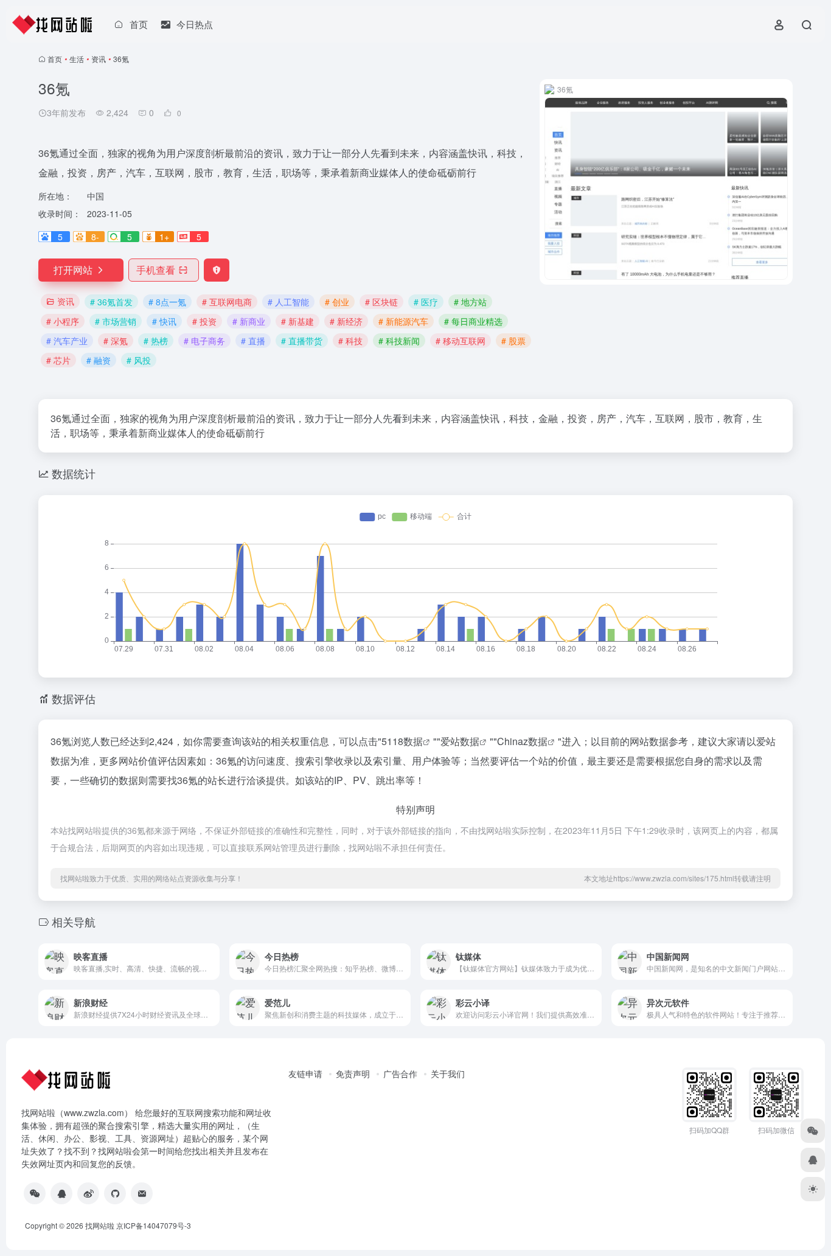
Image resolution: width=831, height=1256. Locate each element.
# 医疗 (426, 302)
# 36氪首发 (111, 302)
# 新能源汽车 (403, 321)
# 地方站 (470, 302)
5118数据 (402, 741)
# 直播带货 (301, 341)
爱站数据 (459, 741)
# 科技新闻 (399, 341)
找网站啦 (99, 1225)
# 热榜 (156, 341)
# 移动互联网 (460, 341)
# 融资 (98, 360)
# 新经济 (346, 321)
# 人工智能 (288, 302)
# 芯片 (58, 360)
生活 (76, 59)
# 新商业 (248, 321)
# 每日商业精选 (473, 321)
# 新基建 (297, 321)
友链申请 (305, 1073)
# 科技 (350, 341)
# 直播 (253, 341)
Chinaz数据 (522, 741)
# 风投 (139, 360)
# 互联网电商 (227, 302)
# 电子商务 (204, 341)
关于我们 (448, 1073)
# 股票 (513, 341)
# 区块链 (381, 302)
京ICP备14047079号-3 (153, 1225)
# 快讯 (164, 321)
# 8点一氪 (167, 302)
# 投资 (204, 321)
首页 (54, 59)
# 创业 (337, 302)
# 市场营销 (115, 321)
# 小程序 (62, 321)
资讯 (98, 59)
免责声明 (353, 1073)
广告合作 (400, 1073)
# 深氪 (115, 341)
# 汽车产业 (67, 341)
